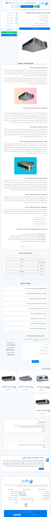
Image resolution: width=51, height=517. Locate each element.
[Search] (9, 3)
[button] (7, 3)
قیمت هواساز (46, 493)
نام (45, 437)
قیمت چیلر (47, 491)
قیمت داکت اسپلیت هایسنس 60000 (39, 225)
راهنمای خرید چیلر (14, 493)
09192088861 (11, 350)
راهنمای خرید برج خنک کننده (13, 497)
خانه (50, 9)
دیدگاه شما (43, 431)
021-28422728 (11, 345)
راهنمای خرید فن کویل (14, 491)
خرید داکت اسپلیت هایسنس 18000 (39, 217)
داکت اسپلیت (47, 9)
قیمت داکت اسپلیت (7, 81)
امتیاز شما (44, 428)
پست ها (41, 468)
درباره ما (16, 501)
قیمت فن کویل (46, 497)
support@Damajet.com (23, 495)
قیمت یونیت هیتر (46, 495)
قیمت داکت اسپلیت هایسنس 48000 (39, 223)
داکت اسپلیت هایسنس (40, 9)
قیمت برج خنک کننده (45, 499)
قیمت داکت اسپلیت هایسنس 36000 (39, 221)
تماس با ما (16, 503)
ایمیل (44, 441)
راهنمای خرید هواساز (14, 495)
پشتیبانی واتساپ (22, 494)
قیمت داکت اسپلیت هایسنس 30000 (39, 219)
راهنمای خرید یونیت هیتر (13, 499)
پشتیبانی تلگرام (23, 493)
